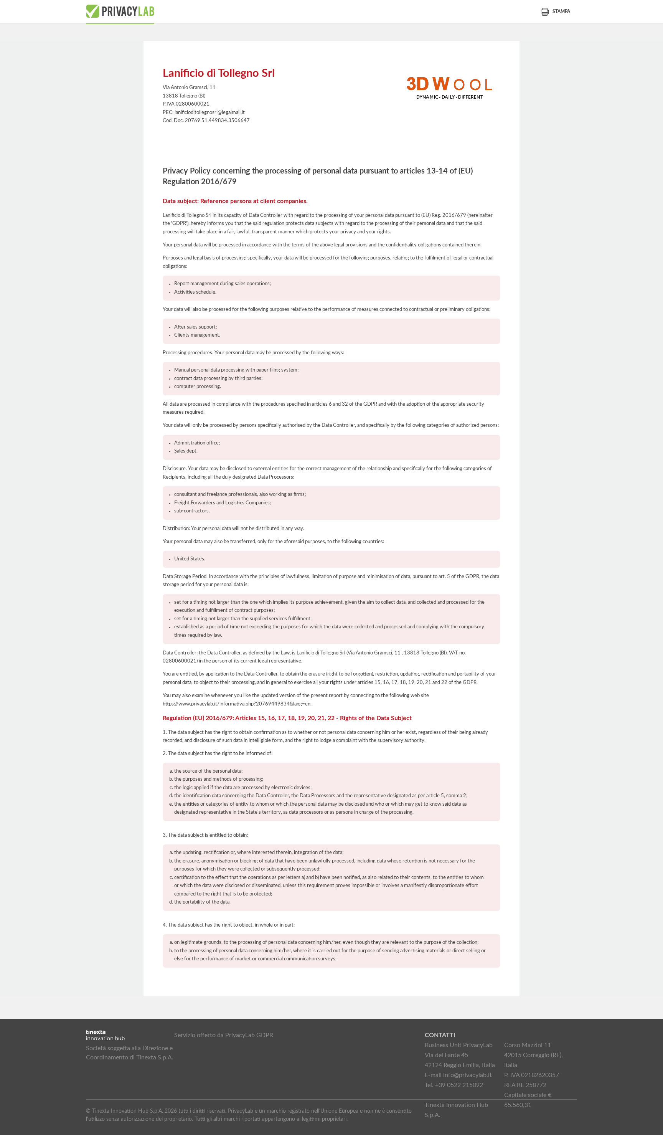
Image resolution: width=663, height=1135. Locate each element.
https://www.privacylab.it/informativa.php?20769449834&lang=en (236, 704)
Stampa (561, 11)
